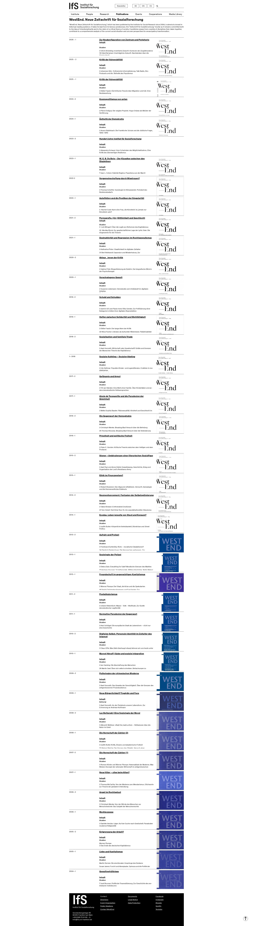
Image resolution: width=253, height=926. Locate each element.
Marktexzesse (106, 812)
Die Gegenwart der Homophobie (115, 416)
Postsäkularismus (108, 594)
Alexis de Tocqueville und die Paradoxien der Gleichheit (121, 398)
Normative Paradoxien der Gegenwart (118, 614)
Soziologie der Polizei (110, 554)
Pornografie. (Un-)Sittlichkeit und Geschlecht (122, 218)
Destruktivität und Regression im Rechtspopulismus (125, 237)
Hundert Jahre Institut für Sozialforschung (120, 138)
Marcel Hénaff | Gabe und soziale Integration (121, 653)
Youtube (159, 909)
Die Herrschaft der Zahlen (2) (113, 732)
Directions (104, 900)
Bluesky (159, 903)
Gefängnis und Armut (109, 376)
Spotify (158, 906)
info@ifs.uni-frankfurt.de (110, 914)
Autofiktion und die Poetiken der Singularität (121, 198)
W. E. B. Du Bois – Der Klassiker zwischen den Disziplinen (122, 160)
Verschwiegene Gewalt (110, 277)
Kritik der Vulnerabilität (111, 59)
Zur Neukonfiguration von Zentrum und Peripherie (124, 39)
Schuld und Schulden (110, 297)
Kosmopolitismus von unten (113, 99)
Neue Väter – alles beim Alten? (114, 772)
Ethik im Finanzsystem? (111, 475)
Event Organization (107, 903)
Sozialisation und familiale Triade (116, 336)
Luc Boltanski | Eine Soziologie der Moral (119, 713)
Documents (132, 896)
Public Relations (106, 906)
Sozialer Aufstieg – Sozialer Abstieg (117, 356)
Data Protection (134, 903)
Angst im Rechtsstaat (110, 792)
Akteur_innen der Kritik (111, 257)
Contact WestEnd (107, 909)
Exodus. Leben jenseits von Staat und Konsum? (122, 515)
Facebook (159, 896)
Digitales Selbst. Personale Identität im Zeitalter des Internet (125, 635)
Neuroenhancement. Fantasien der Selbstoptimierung (126, 495)
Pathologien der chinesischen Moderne (119, 673)
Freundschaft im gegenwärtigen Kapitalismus (122, 574)
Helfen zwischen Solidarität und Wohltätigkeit (122, 317)
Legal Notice (133, 900)
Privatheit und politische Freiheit (115, 435)
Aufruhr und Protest (109, 534)
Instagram (160, 900)
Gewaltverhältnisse (109, 871)
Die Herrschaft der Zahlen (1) (113, 752)
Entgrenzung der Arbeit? (111, 831)
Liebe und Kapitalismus (111, 851)
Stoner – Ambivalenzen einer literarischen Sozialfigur (126, 455)
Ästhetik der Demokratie (111, 119)
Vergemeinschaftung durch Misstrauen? (119, 178)
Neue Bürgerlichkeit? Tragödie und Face (119, 693)
